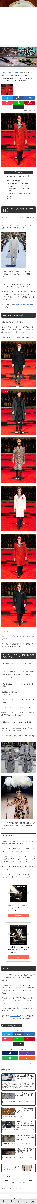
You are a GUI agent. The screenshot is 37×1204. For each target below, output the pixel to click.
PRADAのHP (15, 1016)
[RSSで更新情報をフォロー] (27, 1058)
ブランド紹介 (18, 1025)
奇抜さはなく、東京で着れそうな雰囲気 (20, 193)
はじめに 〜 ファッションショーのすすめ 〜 (18, 177)
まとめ (9, 198)
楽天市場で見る (18, 915)
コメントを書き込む (18, 1183)
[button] (33, 566)
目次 (16, 172)
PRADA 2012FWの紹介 (13, 181)
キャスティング (13, 196)
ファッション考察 (7, 1025)
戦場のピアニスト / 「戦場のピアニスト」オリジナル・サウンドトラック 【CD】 (18, 908)
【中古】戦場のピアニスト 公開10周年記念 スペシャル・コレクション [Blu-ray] (18, 949)
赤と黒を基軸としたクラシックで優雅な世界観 (20, 189)
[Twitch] (27, 1053)
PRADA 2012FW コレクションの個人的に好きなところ (19, 185)
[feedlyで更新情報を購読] (10, 1058)
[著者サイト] (10, 1053)
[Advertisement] (18, 27)
